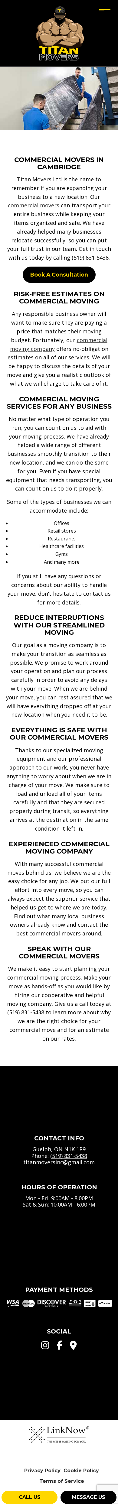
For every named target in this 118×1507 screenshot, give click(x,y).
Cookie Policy (81, 1470)
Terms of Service (61, 1481)
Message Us (88, 1497)
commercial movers (33, 205)
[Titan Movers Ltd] (59, 33)
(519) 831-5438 (68, 1155)
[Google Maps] (73, 1347)
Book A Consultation (59, 274)
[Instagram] (45, 1347)
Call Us (30, 1497)
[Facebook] (59, 1347)
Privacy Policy (42, 1470)
